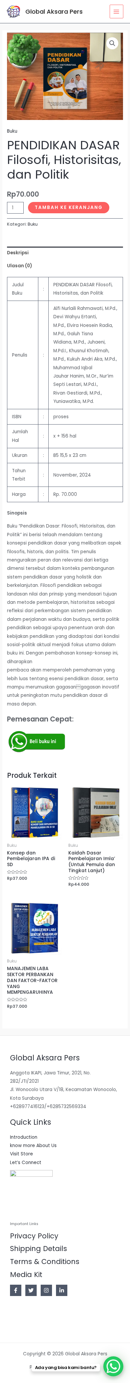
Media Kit (26, 1274)
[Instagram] (46, 1290)
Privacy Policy (34, 1236)
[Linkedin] (61, 1290)
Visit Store (21, 1154)
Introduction (23, 1137)
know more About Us (33, 1145)
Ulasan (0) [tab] (19, 266)
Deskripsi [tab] (18, 253)
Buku (12, 131)
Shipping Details (38, 1248)
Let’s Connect (25, 1162)
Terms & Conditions (44, 1261)
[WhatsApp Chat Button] (113, 1366)
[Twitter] (31, 1290)
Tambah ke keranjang (69, 207)
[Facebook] (15, 1290)
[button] (112, 43)
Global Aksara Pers (54, 11)
